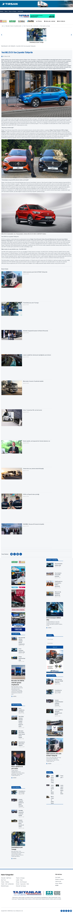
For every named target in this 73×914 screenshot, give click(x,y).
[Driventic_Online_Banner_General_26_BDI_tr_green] (42, 17)
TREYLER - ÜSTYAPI (51, 675)
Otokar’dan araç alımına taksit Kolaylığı (46, 26)
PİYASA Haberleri (16, 787)
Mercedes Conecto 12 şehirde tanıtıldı (33, 381)
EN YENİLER (62, 21)
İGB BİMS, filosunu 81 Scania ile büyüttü (33, 524)
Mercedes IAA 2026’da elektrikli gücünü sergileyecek (22, 641)
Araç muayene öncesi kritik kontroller (58, 574)
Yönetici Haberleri (16, 704)
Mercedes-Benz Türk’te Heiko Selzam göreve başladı (22, 734)
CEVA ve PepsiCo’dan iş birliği (31, 494)
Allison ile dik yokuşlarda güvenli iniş (58, 593)
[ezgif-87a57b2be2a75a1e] (36, 7)
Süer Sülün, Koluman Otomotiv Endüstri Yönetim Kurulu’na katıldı (21, 721)
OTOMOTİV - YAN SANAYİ (52, 559)
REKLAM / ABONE (50, 21)
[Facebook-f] (62, 911)
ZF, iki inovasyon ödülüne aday (22, 650)
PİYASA (40, 21)
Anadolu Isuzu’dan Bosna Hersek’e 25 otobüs (21, 823)
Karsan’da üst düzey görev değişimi (22, 743)
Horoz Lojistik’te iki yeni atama (21, 710)
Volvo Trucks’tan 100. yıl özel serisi (32, 410)
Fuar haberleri (15, 633)
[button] (1, 35)
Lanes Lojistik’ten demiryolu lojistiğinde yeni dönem (37, 355)
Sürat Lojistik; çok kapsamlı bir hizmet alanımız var (25, 26)
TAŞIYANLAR (4, 46)
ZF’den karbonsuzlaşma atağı (22, 658)
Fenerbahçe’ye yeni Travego (37, 42)
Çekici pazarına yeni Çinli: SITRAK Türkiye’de (35, 272)
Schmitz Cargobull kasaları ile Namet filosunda (21, 803)
